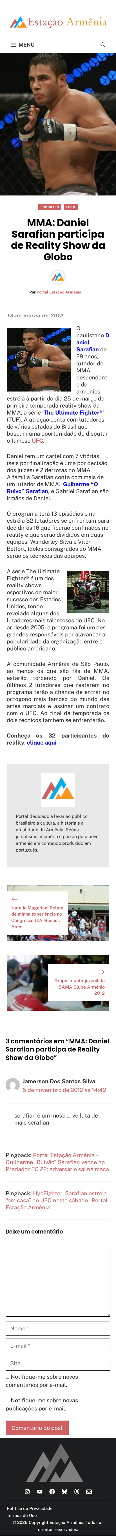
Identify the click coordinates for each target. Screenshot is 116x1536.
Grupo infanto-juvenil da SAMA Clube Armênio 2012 (79, 987)
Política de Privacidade (30, 1508)
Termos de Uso (22, 1515)
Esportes (50, 207)
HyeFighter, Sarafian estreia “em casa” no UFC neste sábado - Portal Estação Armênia (57, 1200)
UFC (37, 440)
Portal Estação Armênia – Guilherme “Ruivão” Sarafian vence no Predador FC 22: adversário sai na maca (57, 1162)
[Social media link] (27, 1491)
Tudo (70, 207)
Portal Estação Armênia (59, 292)
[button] (103, 44)
